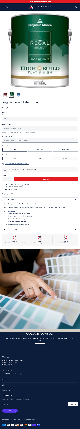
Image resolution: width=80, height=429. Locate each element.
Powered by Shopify (29, 419)
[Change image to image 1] (5, 95)
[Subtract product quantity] (4, 179)
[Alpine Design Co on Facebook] (3, 379)
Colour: (4, 113)
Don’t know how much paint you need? (17, 164)
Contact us (68, 243)
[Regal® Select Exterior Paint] (40, 51)
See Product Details (10, 211)
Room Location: (7, 136)
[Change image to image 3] (18, 95)
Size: (5, 155)
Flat (15, 149)
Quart (14, 158)
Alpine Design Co (17, 419)
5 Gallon (65, 158)
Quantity (5, 175)
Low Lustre (40, 149)
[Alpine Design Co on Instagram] (6, 379)
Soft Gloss (65, 149)
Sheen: (5, 146)
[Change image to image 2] (11, 95)
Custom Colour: (7, 124)
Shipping (5, 194)
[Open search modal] (7, 7)
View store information (10, 189)
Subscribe (73, 404)
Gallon (40, 158)
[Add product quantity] (11, 179)
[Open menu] (3, 7)
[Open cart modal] (76, 7)
